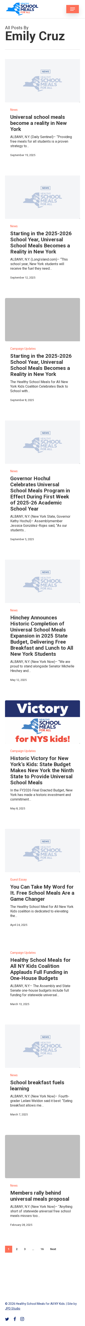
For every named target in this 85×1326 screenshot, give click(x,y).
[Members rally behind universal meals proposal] (42, 1156)
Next (53, 1249)
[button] (72, 9)
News (14, 110)
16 (42, 1249)
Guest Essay (18, 880)
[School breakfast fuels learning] (42, 1046)
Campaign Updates (23, 349)
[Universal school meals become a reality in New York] (42, 80)
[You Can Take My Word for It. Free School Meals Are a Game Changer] (42, 850)
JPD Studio (12, 1308)
